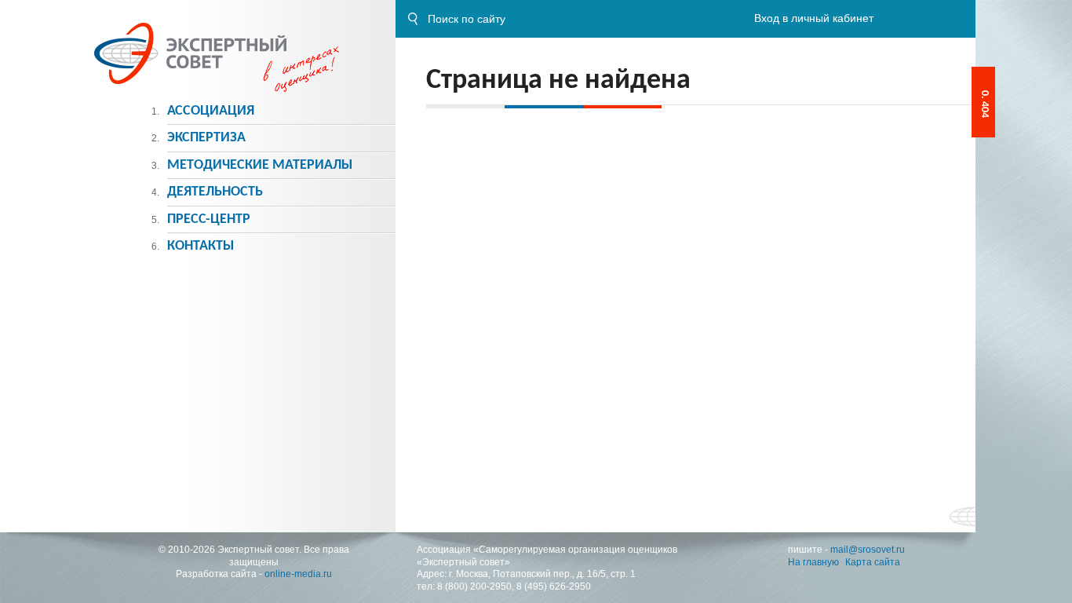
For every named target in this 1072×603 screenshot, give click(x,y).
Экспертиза (206, 137)
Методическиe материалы (259, 165)
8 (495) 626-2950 (553, 586)
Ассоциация (210, 111)
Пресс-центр (208, 219)
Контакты (200, 246)
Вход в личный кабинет (813, 18)
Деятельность (215, 192)
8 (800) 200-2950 (474, 586)
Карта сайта (872, 562)
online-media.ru (298, 573)
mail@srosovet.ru (867, 549)
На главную (813, 562)
